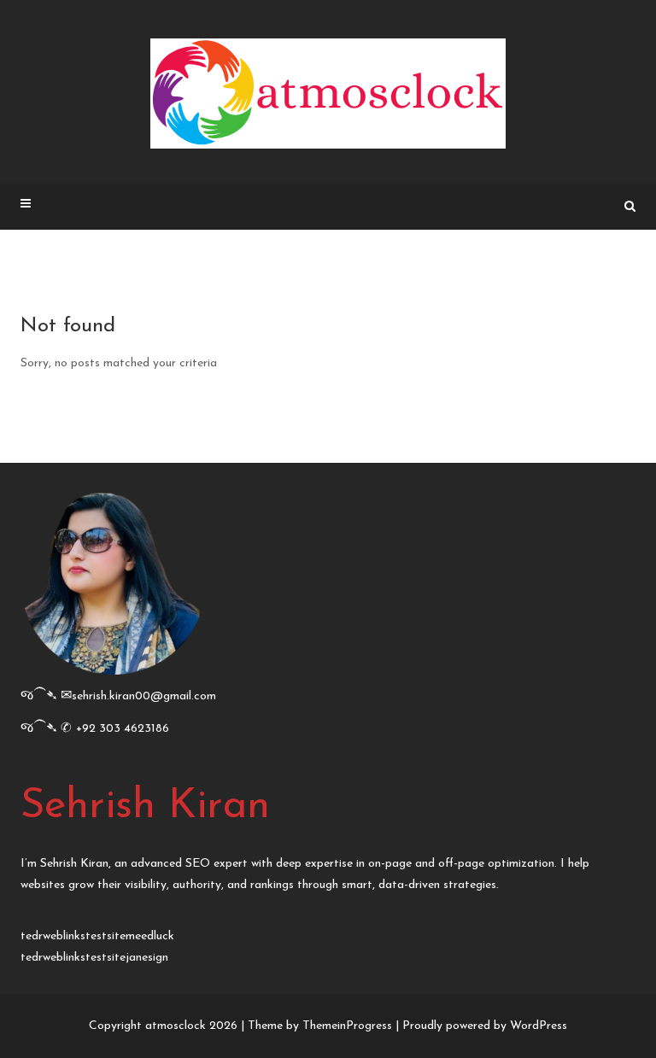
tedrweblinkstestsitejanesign (94, 957)
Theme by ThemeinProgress (320, 1026)
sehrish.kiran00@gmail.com (144, 696)
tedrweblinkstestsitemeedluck (97, 936)
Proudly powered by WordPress (484, 1026)
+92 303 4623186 (122, 728)
